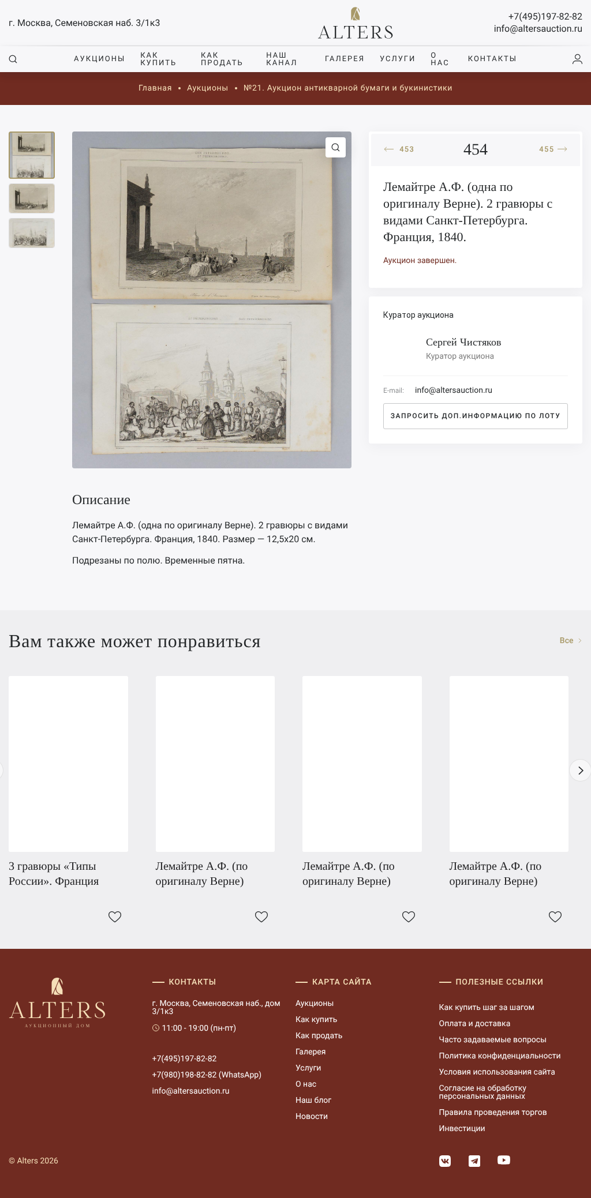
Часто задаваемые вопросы (493, 1040)
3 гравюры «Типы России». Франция (54, 874)
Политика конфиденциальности (500, 1056)
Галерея (345, 59)
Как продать (222, 59)
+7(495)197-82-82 (545, 16)
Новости (312, 1116)
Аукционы (99, 59)
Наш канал (281, 59)
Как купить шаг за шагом (486, 1007)
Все (567, 640)
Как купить (158, 59)
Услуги (398, 59)
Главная (155, 88)
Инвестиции (462, 1128)
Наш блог (313, 1100)
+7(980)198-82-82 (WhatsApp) (207, 1075)
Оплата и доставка (475, 1023)
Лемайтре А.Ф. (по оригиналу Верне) (202, 874)
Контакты (492, 59)
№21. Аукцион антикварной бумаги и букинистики (348, 88)
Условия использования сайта (497, 1072)
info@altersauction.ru (538, 28)
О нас (440, 59)
